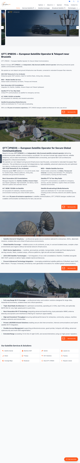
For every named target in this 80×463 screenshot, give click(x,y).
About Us (50, 5)
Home (18, 8)
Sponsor (59, 5)
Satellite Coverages (44, 8)
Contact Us (74, 5)
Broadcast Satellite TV (58, 8)
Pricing (66, 5)
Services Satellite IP (28, 8)
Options (40, 5)
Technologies (72, 8)
